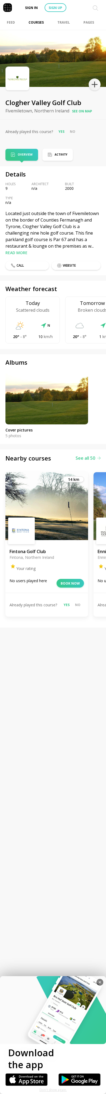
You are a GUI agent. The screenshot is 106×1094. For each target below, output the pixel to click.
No (72, 131)
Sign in (31, 7)
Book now (70, 583)
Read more (16, 252)
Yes (61, 131)
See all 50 (85, 458)
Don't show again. (53, 1089)
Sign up (55, 7)
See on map (82, 111)
